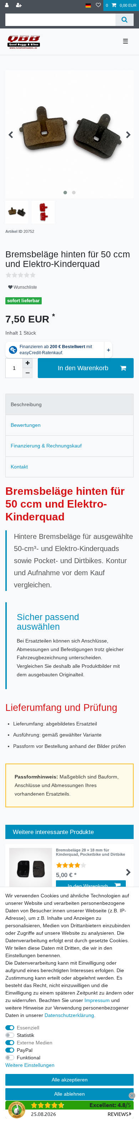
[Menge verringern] (27, 373)
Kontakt (19, 467)
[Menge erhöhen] (27, 363)
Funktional (28, 1057)
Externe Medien (34, 1042)
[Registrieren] (20, 5)
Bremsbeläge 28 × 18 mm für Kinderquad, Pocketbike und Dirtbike (90, 852)
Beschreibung (26, 404)
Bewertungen (26, 425)
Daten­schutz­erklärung (69, 1015)
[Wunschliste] (98, 5)
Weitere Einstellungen (30, 1065)
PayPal (24, 1050)
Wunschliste (24, 287)
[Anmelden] (7, 5)
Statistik (25, 1035)
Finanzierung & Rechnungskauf (46, 446)
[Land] (88, 5)
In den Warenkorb (83, 368)
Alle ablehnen (69, 1094)
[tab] (69, 404)
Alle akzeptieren (70, 1079)
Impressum (97, 1000)
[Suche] (124, 20)
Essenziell (28, 1028)
